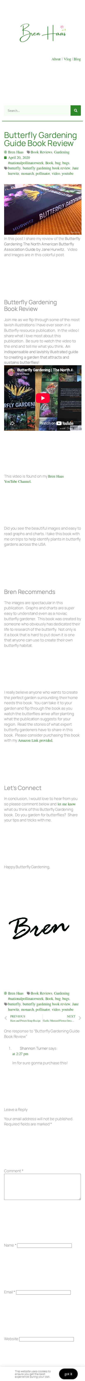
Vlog (68, 58)
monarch (27, 173)
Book (49, 162)
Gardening (62, 151)
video (56, 173)
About (57, 58)
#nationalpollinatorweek (26, 162)
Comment (14, 1171)
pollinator (43, 173)
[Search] (76, 110)
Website (11, 1338)
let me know (66, 803)
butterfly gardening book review (46, 167)
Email (9, 1292)
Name (10, 1245)
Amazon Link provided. (35, 740)
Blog (77, 58)
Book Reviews (41, 151)
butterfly (14, 167)
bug (58, 162)
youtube (67, 173)
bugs (65, 162)
